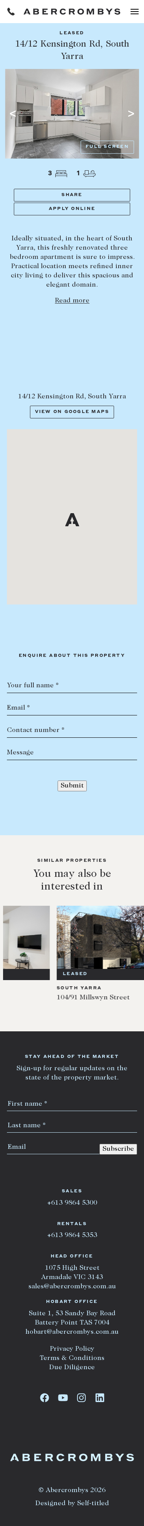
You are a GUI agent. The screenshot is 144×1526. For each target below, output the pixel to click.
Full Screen (107, 147)
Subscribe (118, 1149)
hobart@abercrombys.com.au (72, 1332)
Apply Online (72, 209)
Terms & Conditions (72, 1358)
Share (71, 195)
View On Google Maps (72, 412)
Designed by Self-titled (72, 1503)
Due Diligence (72, 1367)
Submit (72, 785)
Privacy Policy (72, 1349)
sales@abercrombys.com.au (72, 1286)
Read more (72, 300)
